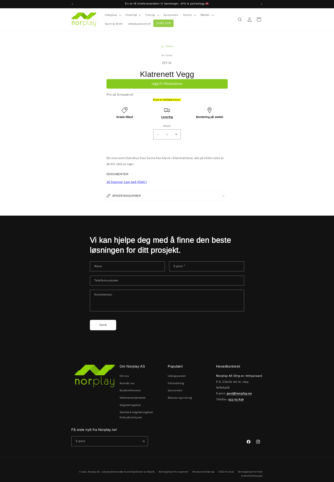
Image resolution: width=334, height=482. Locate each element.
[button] (112, 15)
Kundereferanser (130, 390)
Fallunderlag (176, 383)
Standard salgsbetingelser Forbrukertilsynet (136, 415)
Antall (167, 126)
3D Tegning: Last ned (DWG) (127, 182)
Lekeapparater (177, 375)
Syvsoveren (175, 390)
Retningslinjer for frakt (250, 472)
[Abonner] (143, 441)
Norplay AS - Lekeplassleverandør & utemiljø (111, 472)
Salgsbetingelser (130, 405)
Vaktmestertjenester (133, 397)
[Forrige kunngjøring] (72, 4)
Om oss (124, 375)
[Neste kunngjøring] (261, 4)
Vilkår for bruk (226, 472)
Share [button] (169, 46)
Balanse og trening (180, 397)
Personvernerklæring (203, 472)
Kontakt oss (127, 383)
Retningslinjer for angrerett (173, 472)
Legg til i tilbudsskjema (167, 84)
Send (103, 324)
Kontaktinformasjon (252, 476)
